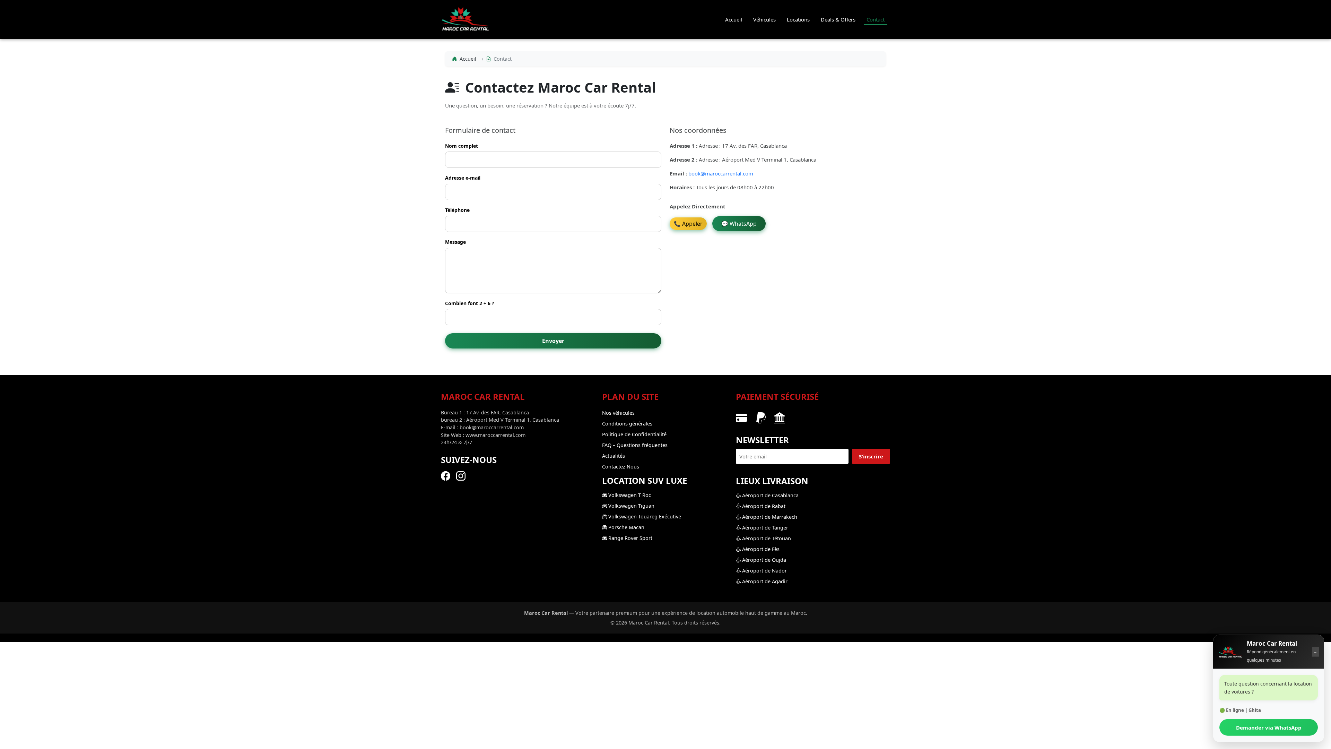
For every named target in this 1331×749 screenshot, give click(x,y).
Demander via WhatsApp (1269, 726)
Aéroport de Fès (760, 549)
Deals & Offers (838, 19)
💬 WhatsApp (739, 223)
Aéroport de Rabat (763, 506)
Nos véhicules (618, 413)
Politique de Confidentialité (634, 434)
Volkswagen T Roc (629, 495)
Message (455, 242)
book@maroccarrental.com (720, 173)
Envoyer (553, 341)
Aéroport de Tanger (764, 527)
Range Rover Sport (629, 538)
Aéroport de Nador (764, 570)
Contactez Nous (620, 466)
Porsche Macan (625, 527)
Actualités (613, 456)
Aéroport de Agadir (764, 581)
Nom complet (461, 146)
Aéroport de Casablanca (770, 495)
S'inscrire (871, 456)
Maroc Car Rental (1272, 642)
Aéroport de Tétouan (766, 538)
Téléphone (457, 210)
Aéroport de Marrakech (769, 517)
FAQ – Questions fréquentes (635, 445)
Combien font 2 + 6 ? (469, 303)
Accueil (733, 19)
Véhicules (764, 19)
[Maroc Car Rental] (1230, 650)
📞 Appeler (688, 223)
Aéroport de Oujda (763, 560)
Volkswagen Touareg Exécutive (644, 516)
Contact (876, 19)
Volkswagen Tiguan (630, 505)
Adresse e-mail (462, 177)
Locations (798, 19)
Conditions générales (627, 423)
